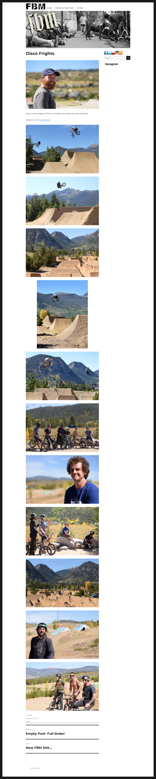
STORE (80, 8)
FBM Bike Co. (35, 768)
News (28, 722)
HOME (49, 8)
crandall (29, 715)
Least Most (45, 120)
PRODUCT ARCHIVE (64, 8)
